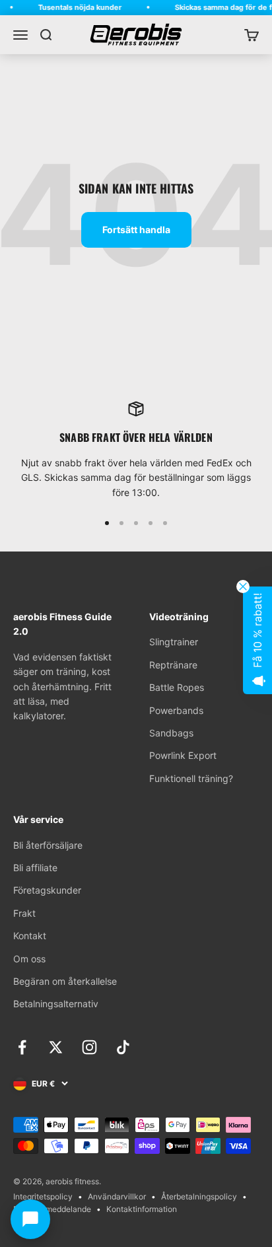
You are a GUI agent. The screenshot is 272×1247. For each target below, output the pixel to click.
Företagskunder (47, 890)
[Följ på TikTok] (123, 1047)
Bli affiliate (35, 867)
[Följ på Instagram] (89, 1047)
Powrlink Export (183, 755)
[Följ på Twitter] (56, 1047)
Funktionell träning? (191, 778)
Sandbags (171, 732)
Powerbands (176, 710)
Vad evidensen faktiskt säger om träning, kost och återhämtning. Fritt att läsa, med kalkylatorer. (62, 686)
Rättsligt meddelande (52, 1209)
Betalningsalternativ (55, 1003)
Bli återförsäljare (48, 845)
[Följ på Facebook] (22, 1047)
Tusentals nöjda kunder (77, 7)
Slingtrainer (173, 641)
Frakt (24, 913)
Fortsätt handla (136, 229)
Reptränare (173, 664)
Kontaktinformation (141, 1209)
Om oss (29, 958)
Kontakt (29, 935)
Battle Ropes (176, 687)
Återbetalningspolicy (199, 1196)
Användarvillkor (117, 1196)
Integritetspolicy (43, 1196)
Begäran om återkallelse (65, 981)
